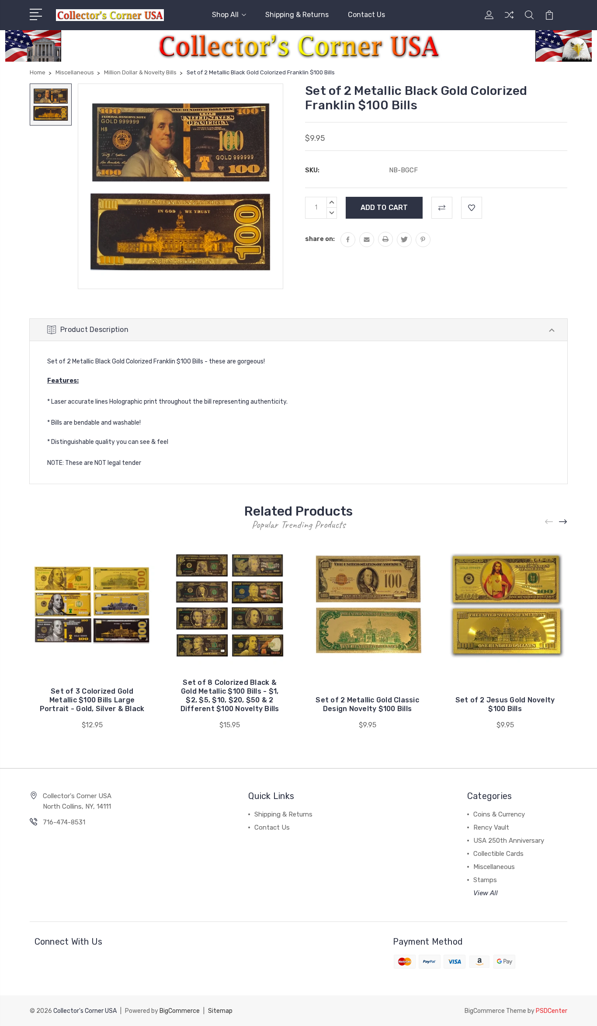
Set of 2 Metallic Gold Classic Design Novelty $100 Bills (367, 704)
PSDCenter (551, 1011)
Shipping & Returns (297, 14)
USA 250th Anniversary (508, 841)
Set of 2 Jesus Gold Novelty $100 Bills (505, 704)
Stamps (485, 880)
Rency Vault (491, 827)
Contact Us (366, 14)
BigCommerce (180, 1011)
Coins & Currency (499, 814)
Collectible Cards (498, 854)
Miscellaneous (494, 867)
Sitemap (220, 1011)
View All (485, 893)
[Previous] (549, 522)
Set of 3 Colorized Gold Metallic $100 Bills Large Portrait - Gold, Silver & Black (92, 700)
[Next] (563, 522)
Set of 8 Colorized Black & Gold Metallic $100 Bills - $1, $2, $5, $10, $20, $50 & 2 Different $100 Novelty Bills (229, 695)
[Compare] (509, 20)
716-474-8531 (64, 822)
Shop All (225, 14)
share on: (320, 239)
